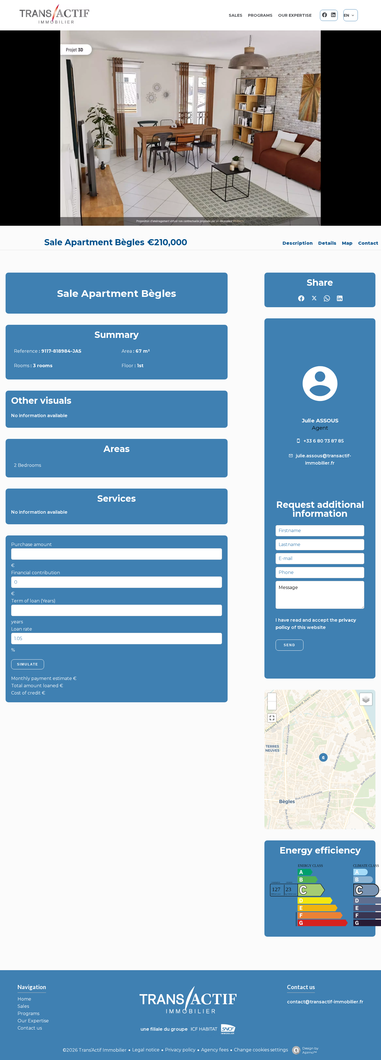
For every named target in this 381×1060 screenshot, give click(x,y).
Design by (310, 1050)
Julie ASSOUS (320, 420)
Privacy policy (180, 1049)
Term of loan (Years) (33, 601)
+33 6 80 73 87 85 (323, 441)
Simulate (27, 664)
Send (289, 645)
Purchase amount (31, 544)
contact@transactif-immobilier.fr (325, 1001)
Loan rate (21, 629)
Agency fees (214, 1049)
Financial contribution (35, 572)
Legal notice (146, 1049)
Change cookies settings (261, 1049)
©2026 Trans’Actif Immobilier (95, 1050)
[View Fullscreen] (272, 718)
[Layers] (366, 699)
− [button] (272, 705)
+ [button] (272, 697)
